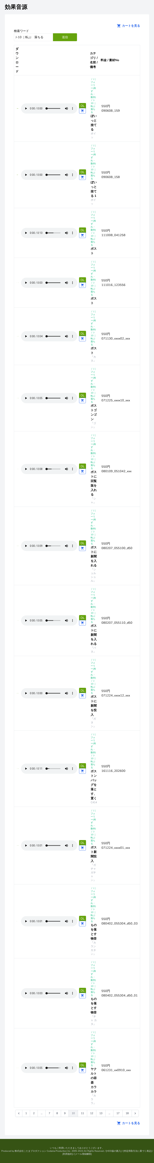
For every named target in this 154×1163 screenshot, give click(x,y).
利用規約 (67, 1153)
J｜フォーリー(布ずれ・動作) (93, 88)
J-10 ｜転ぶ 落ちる (94, 106)
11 (82, 1113)
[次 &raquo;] (135, 1113)
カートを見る (130, 26)
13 (100, 1113)
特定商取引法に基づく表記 (137, 1150)
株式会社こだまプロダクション (30, 1150)
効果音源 (16, 7)
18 (127, 1113)
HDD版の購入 (114, 1150)
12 (91, 1113)
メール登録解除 (83, 1153)
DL (83, 106)
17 (117, 1113)
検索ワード (21, 31)
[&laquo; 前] (18, 1113)
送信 (65, 37)
